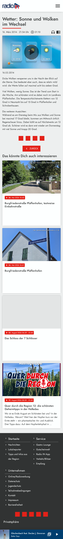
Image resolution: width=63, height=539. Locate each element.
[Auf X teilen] (28, 138)
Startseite (13, 439)
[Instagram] (31, 514)
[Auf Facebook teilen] (21, 138)
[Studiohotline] (45, 514)
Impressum (13, 500)
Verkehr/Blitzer (43, 459)
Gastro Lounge (43, 444)
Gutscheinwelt (43, 449)
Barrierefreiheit (15, 504)
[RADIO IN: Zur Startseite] (28, 6)
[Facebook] (24, 514)
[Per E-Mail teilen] (42, 138)
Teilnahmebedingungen (19, 490)
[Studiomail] (17, 514)
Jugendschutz (14, 486)
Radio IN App (43, 454)
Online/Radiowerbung (19, 476)
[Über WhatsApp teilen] (35, 138)
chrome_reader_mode (58, 32)
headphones (53, 32)
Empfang (40, 463)
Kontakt (11, 495)
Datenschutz (14, 481)
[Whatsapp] (38, 514)
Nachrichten (14, 444)
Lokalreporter (14, 449)
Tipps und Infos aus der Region (17, 456)
